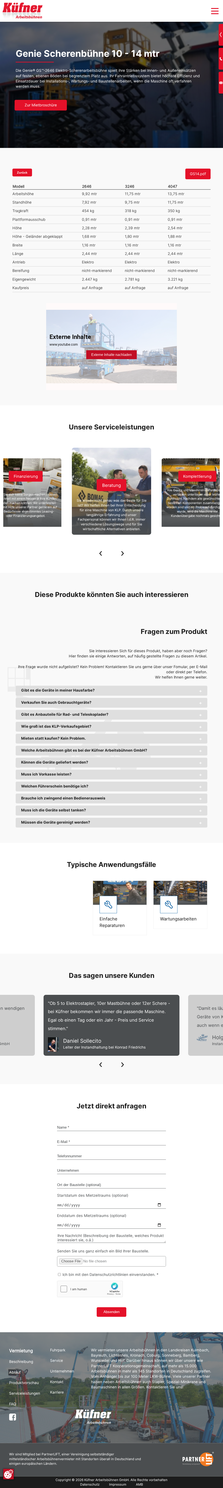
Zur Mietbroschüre (41, 105)
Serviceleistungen (24, 1393)
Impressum (117, 1484)
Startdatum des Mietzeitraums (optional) (92, 1195)
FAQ (12, 1404)
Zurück (22, 172)
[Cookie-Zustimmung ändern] (8, 1474)
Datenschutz (90, 1484)
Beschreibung (21, 1361)
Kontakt (56, 1382)
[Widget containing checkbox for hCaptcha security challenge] (90, 1289)
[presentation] (100, 553)
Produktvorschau (24, 1383)
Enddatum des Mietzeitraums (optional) (91, 1215)
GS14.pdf (198, 174)
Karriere (57, 1392)
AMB (139, 1484)
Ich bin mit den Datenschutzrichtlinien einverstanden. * (110, 1274)
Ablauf (15, 1372)
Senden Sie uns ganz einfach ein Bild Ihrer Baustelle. (103, 1251)
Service (56, 1360)
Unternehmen (62, 1371)
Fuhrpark (57, 1350)
